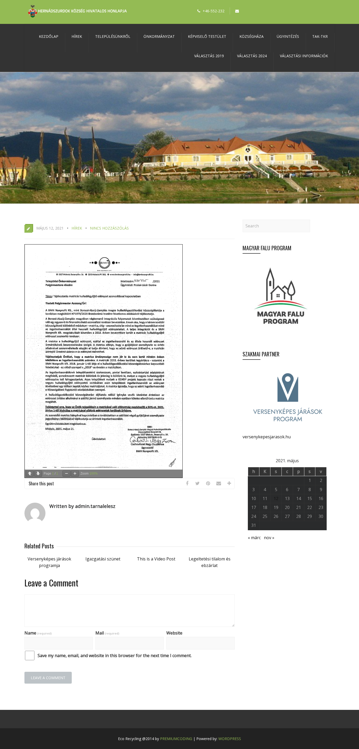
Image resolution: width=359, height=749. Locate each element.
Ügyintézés (288, 36)
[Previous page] (30, 474)
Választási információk (304, 55)
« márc (254, 537)
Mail (107, 633)
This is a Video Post (156, 559)
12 (276, 498)
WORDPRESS (229, 738)
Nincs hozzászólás (109, 228)
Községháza (251, 36)
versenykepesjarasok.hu (267, 437)
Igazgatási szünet (102, 559)
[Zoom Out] (66, 474)
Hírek (76, 36)
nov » (269, 537)
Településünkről (112, 36)
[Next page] (38, 474)
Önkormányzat (159, 36)
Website (174, 633)
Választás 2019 (209, 55)
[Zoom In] (75, 474)
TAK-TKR (320, 36)
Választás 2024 (252, 55)
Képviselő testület (207, 36)
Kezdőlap (48, 36)
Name (38, 633)
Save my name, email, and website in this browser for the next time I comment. (115, 655)
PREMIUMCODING (176, 738)
